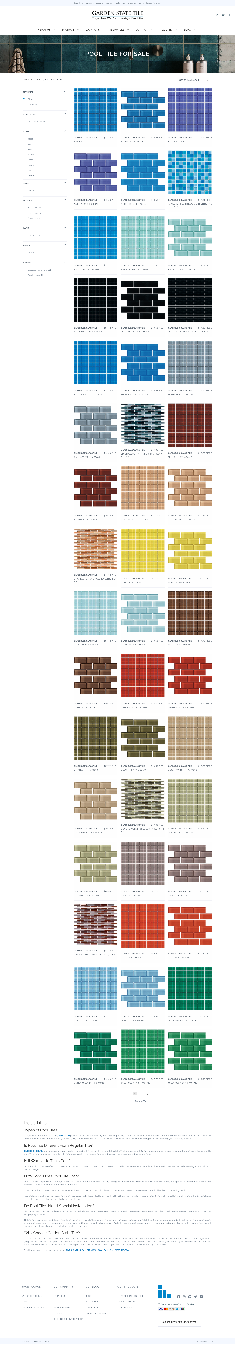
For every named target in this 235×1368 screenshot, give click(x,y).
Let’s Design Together (131, 1296)
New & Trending (127, 1302)
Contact (142, 29)
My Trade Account (32, 1296)
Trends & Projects (96, 1313)
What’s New (92, 1302)
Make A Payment (63, 1307)
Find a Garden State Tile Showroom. (84, 1250)
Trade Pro (166, 29)
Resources (117, 29)
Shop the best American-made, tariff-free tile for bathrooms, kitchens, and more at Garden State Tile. (117, 3)
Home (27, 80)
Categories (37, 80)
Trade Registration (33, 1307)
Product (68, 29)
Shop (24, 1302)
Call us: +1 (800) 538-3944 (117, 1250)
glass (51, 1135)
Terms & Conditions (205, 1341)
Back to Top (141, 1101)
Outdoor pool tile (34, 1151)
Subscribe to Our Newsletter (179, 1322)
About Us (44, 29)
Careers (58, 1313)
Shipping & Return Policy (68, 1319)
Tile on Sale (125, 1307)
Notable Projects (96, 1307)
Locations (93, 29)
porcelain (64, 1135)
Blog (187, 29)
